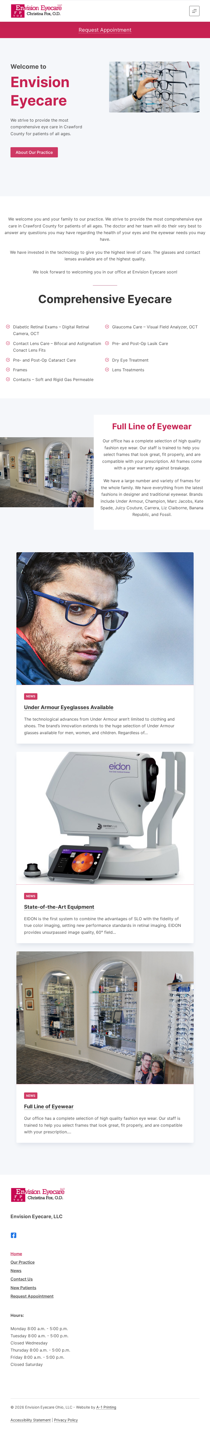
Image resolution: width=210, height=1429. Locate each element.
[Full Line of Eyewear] (105, 1017)
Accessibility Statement (30, 1420)
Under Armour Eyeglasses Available (68, 707)
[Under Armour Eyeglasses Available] (105, 618)
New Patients (23, 1287)
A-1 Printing (106, 1407)
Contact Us (21, 1279)
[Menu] (194, 11)
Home (16, 1253)
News (30, 696)
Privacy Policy (66, 1420)
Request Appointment (105, 30)
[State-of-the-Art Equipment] (105, 818)
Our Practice (22, 1262)
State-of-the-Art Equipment (59, 907)
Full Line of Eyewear (49, 1106)
